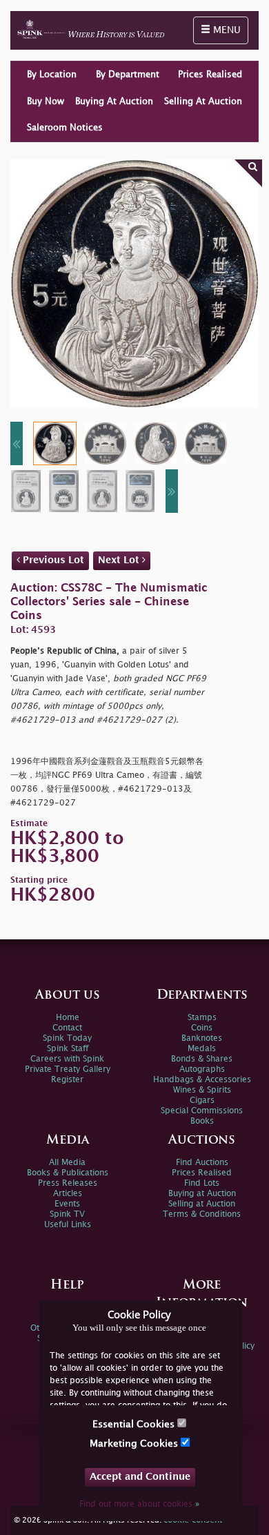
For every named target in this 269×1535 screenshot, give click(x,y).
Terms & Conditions (202, 1214)
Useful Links (67, 1225)
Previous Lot (52, 560)
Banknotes (201, 1038)
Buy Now (45, 101)
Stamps (202, 1017)
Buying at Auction (202, 1193)
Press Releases (67, 1183)
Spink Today (67, 1038)
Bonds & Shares (201, 1059)
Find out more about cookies (139, 1504)
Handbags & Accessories (202, 1080)
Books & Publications (67, 1173)
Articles (67, 1193)
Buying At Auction (114, 101)
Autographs (202, 1069)
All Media (67, 1162)
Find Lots (201, 1183)
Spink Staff (67, 1049)
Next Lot (120, 560)
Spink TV (67, 1214)
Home (67, 1017)
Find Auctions (202, 1162)
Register (67, 1080)
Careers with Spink (67, 1059)
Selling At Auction (203, 101)
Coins (201, 1028)
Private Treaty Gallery (67, 1069)
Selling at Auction (201, 1204)
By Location (52, 74)
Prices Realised (210, 74)
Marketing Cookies (135, 1443)
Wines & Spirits (202, 1090)
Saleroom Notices (65, 128)
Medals (202, 1049)
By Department (127, 74)
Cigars (202, 1100)
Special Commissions (202, 1111)
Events (67, 1204)
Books (202, 1121)
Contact (67, 1028)
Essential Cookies (134, 1424)
